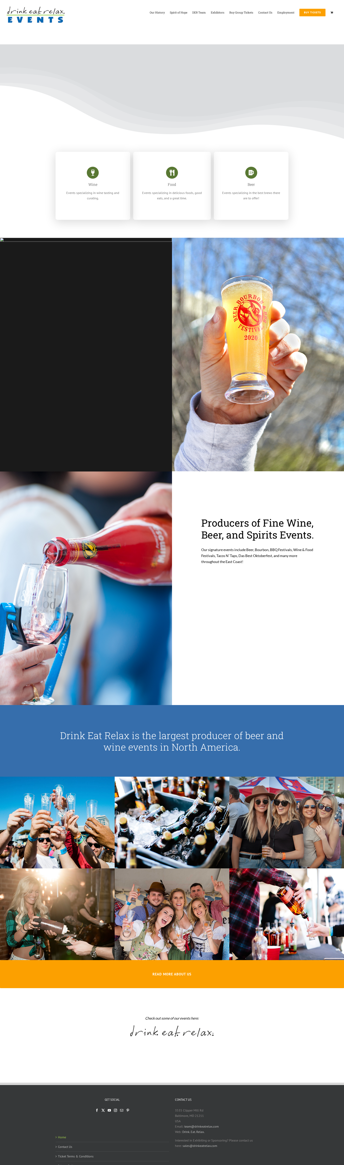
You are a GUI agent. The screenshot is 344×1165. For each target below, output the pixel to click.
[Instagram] (115, 1110)
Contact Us (65, 1147)
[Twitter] (103, 1110)
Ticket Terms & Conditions (76, 1156)
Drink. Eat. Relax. (193, 1132)
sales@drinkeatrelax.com (200, 1146)
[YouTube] (109, 1110)
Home (62, 1137)
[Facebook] (97, 1110)
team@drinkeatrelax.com (201, 1126)
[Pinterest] (127, 1110)
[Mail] (121, 1110)
